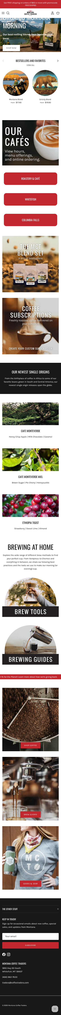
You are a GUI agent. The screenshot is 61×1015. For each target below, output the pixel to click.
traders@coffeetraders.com (15, 982)
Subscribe (30, 945)
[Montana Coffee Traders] (30, 13)
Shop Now (11, 48)
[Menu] (3, 13)
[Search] (9, 13)
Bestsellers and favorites (30, 60)
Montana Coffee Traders (17, 1005)
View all (30, 65)
